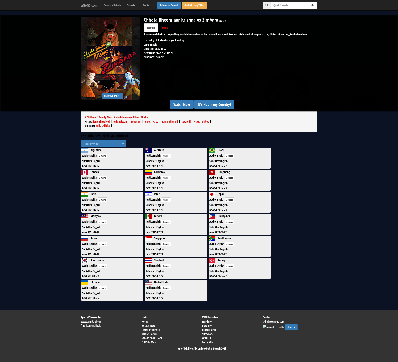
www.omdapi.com (91, 321)
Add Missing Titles (194, 5)
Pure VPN (207, 326)
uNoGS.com (89, 5)
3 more (102, 155)
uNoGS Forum (149, 334)
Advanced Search (169, 5)
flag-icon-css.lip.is (91, 326)
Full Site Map (149, 342)
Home (145, 321)
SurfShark (207, 334)
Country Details (112, 5)
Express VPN (209, 330)
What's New (148, 326)
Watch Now (181, 104)
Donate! (291, 327)
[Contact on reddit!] (274, 327)
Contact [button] (147, 5)
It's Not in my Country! (214, 104)
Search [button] (131, 5)
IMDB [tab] (165, 28)
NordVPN (207, 321)
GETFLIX (206, 338)
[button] (103, 143)
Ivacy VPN (207, 342)
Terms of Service (151, 330)
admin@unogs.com (273, 321)
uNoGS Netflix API (152, 338)
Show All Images (112, 96)
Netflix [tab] (151, 28)
